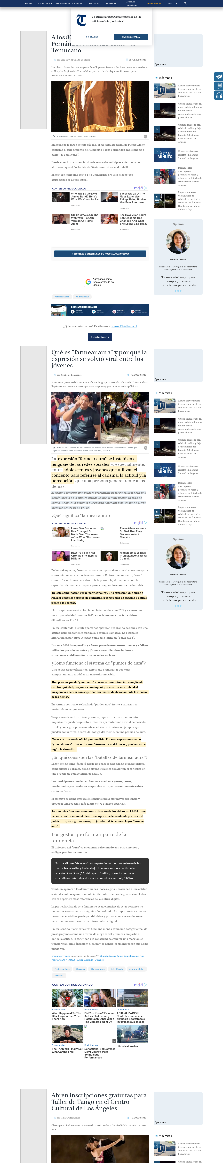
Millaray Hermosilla (70, 1118)
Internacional (62, 3)
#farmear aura (98, 969)
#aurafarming (131, 955)
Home (28, 3)
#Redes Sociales (62, 969)
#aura (120, 955)
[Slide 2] (178, 290)
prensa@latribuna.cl (124, 326)
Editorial (94, 3)
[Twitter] (100, 312)
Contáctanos (100, 337)
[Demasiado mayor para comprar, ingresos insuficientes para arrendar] (178, 241)
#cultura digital (136, 969)
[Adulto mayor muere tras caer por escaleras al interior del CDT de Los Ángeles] (166, 90)
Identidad (110, 3)
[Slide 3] (181, 290)
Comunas (44, 3)
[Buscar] (191, 3)
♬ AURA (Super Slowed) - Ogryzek (84, 959)
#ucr (141, 955)
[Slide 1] (175, 290)
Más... (171, 3)
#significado (117, 969)
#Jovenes (80, 969)
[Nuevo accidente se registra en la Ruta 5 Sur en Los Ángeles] (166, 154)
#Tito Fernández (62, 296)
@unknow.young (60, 955)
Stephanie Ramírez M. (71, 375)
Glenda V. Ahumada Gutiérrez (75, 60)
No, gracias (92, 37)
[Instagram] (119, 312)
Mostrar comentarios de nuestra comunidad (101, 254)
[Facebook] (80, 312)
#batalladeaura (108, 955)
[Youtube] (139, 312)
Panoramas (154, 3)
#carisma (59, 975)
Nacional (77, 3)
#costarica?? (58, 959)
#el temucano (82, 296)
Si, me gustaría (131, 37)
